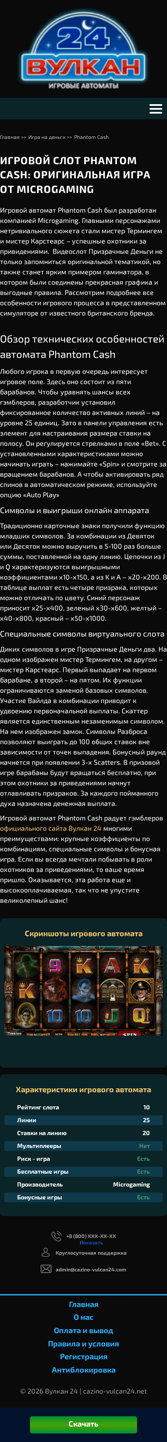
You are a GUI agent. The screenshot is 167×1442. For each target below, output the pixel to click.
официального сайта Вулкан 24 (50, 828)
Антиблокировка (84, 1369)
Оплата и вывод (83, 1330)
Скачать (83, 1423)
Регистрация (83, 1356)
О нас (83, 1317)
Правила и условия (83, 1343)
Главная (83, 1304)
